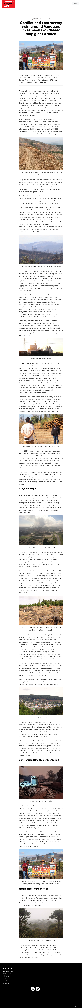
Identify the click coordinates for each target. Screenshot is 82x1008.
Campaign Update (46, 19)
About (4, 981)
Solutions (5, 976)
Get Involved (6, 983)
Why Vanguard (7, 971)
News (4, 978)
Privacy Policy (76, 1006)
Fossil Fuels (6, 973)
